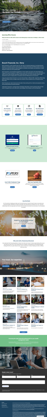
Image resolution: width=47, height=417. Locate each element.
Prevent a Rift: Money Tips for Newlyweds (37, 290)
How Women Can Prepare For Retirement (37, 326)
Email (17, 375)
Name (3, 375)
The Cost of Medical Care (22, 289)
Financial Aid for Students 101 (9, 325)
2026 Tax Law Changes (7, 289)
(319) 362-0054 (5, 403)
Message (3, 379)
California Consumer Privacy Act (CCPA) (36, 408)
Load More (23, 332)
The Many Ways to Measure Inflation (22, 326)
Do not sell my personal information (30, 409)
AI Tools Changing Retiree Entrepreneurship (22, 307)
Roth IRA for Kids (6, 306)
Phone (32, 375)
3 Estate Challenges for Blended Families (37, 307)
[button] (23, 2)
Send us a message (5, 386)
